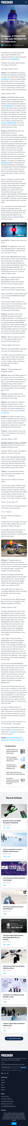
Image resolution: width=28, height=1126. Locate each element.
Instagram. (14, 732)
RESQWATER (9, 106)
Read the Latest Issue (7, 1103)
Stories (3, 1082)
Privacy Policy (5, 1096)
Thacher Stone (7, 45)
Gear (2, 1085)
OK (14, 1123)
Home (2, 1080)
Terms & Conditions (6, 1099)
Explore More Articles (15, 1038)
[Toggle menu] (26, 2)
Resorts (3, 1087)
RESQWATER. (15, 59)
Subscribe (23, 1067)
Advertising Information (7, 1101)
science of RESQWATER (8, 123)
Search (3, 1090)
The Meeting (5, 79)
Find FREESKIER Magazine (8, 1106)
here (12, 729)
